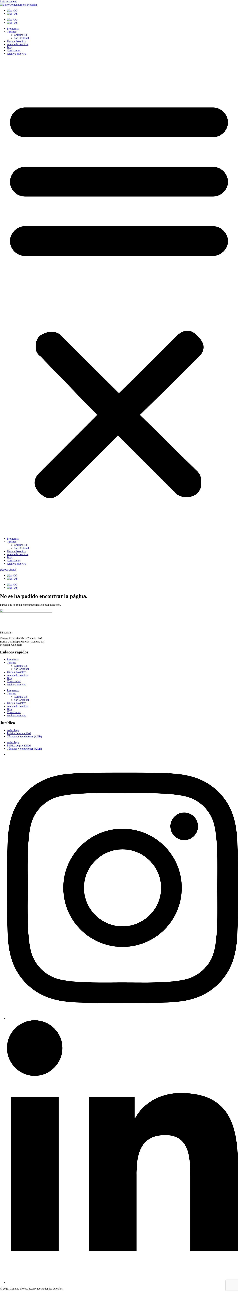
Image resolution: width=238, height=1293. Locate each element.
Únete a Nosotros (16, 41)
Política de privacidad (19, 733)
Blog (9, 47)
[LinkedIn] (122, 1282)
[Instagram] (122, 1018)
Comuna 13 (20, 34)
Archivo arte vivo (16, 53)
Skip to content (8, 1)
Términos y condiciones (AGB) (24, 736)
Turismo (11, 31)
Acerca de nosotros (17, 44)
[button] (119, 296)
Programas (13, 28)
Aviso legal (13, 730)
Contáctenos (14, 50)
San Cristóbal (21, 38)
